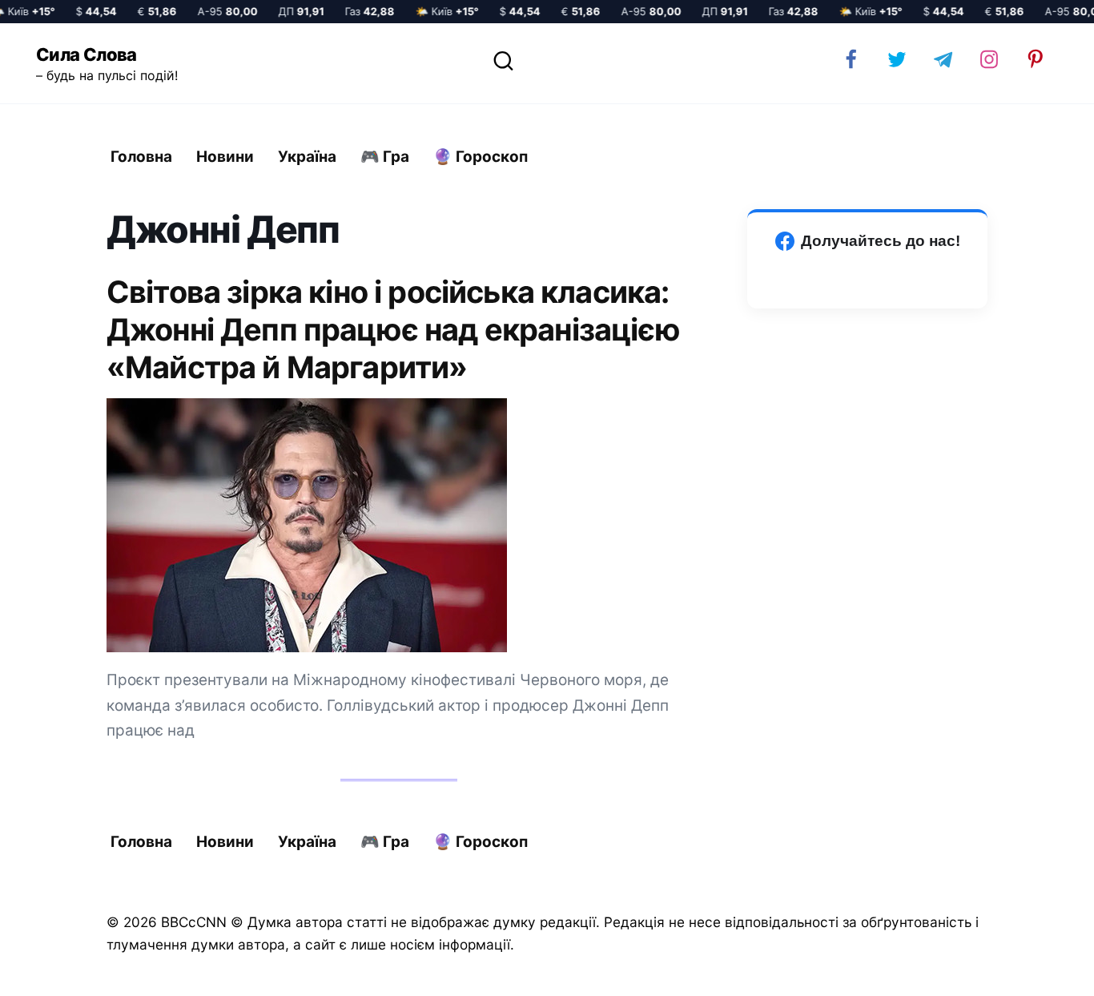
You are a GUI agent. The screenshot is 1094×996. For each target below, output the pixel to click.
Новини (225, 156)
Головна (141, 156)
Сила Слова (86, 54)
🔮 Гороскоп (480, 156)
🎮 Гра (384, 156)
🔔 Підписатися (904, 969)
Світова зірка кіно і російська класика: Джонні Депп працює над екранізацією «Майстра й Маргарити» (393, 329)
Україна (307, 156)
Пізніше (1037, 969)
